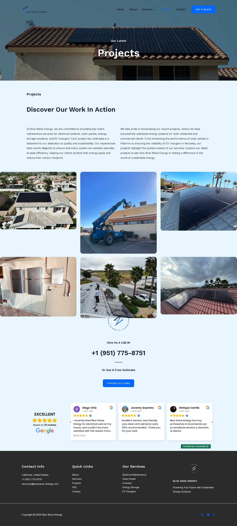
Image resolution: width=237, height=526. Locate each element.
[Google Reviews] (202, 514)
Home (120, 9)
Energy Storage (131, 487)
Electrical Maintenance (134, 474)
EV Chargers (129, 491)
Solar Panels (129, 478)
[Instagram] (208, 514)
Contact (181, 9)
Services (147, 9)
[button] (154, 9)
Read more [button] (80, 435)
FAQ (74, 487)
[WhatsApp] (214, 514)
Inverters (127, 483)
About (133, 9)
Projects (166, 9)
